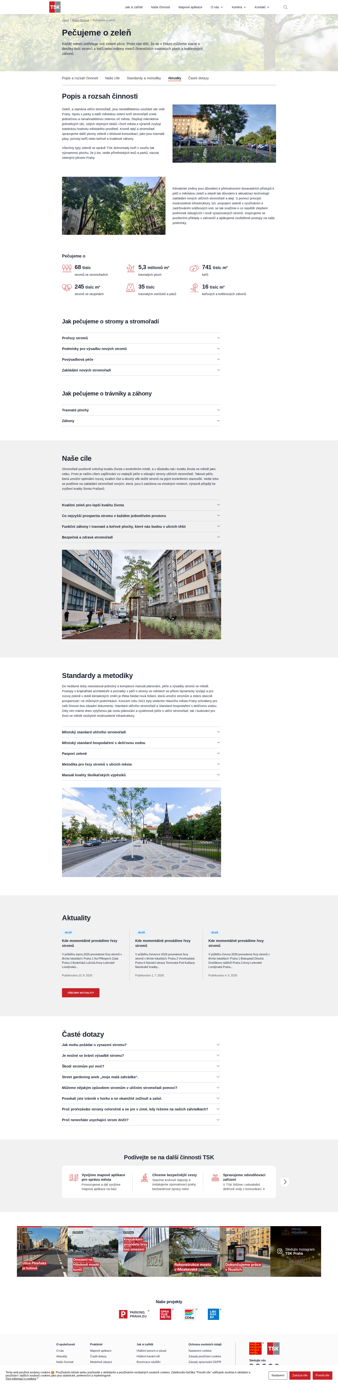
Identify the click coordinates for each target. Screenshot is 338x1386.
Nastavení (278, 1375)
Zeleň (68, 932)
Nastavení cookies (200, 1350)
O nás (215, 7)
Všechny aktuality (81, 992)
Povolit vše (322, 1375)
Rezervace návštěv (149, 1361)
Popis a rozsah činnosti (80, 78)
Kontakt (260, 7)
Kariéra (237, 7)
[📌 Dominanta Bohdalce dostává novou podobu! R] (194, 1251)
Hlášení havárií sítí (148, 1356)
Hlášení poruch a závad (151, 1350)
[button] (141, 338)
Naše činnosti (160, 7)
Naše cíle (112, 78)
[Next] (284, 1181)
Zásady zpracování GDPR (205, 1361)
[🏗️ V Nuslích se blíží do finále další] (245, 1251)
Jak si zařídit (134, 7)
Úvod (65, 20)
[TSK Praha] (55, 7)
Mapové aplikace (190, 7)
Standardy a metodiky (144, 78)
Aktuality (174, 78)
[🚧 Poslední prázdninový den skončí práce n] (93, 1251)
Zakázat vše (300, 1375)
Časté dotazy (198, 78)
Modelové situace (101, 1361)
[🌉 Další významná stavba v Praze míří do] (143, 1251)
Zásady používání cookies (205, 1356)
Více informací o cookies (21, 1378)
